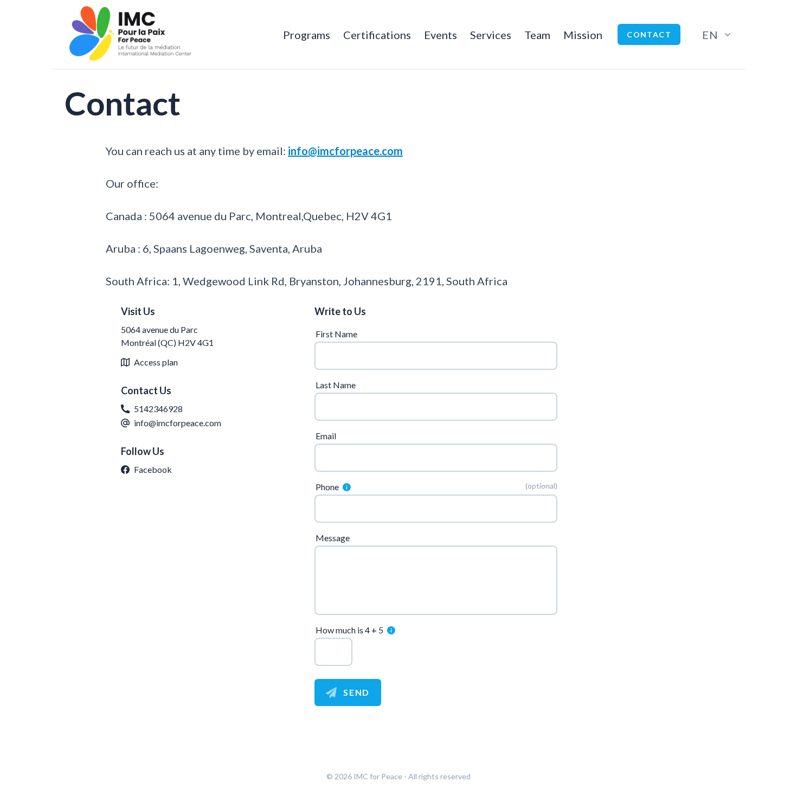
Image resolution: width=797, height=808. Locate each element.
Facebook (153, 469)
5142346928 (158, 408)
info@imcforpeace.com (345, 150)
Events (440, 34)
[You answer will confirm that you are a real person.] (390, 630)
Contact (649, 34)
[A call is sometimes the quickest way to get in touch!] (345, 486)
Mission (582, 34)
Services (490, 34)
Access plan (156, 362)
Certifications (377, 34)
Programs (306, 34)
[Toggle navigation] (347, 486)
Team (537, 34)
